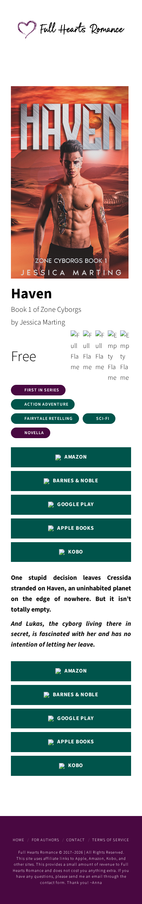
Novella (34, 433)
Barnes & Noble (75, 480)
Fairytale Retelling (48, 418)
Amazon (75, 457)
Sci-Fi (102, 418)
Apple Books (75, 528)
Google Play (75, 504)
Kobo (75, 552)
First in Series (41, 390)
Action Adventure (46, 404)
